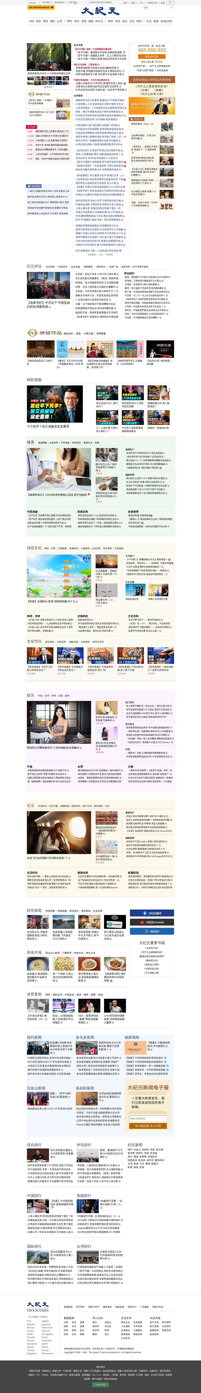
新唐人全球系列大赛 (158, 599)
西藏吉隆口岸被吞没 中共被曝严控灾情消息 (50, 1181)
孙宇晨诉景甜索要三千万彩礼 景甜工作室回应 (148, 709)
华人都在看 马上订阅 (148, 1125)
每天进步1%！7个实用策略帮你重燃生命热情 (147, 460)
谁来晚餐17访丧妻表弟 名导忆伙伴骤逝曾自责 (99, 781)
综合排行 (34, 1144)
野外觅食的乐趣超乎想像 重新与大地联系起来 (49, 884)
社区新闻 (135, 1144)
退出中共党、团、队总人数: (151, 46)
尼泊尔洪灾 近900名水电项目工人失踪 (95, 158)
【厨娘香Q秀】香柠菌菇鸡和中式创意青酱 (115, 977)
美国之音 (77, 1370)
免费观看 (101, 333)
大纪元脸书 (154, 913)
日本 (141, 1164)
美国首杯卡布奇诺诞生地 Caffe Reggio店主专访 (148, 856)
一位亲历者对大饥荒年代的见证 (91, 299)
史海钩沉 (73, 548)
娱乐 (124, 21)
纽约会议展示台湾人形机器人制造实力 (46, 197)
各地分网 (166, 21)
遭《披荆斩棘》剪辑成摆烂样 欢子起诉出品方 (49, 781)
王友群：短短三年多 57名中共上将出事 (95, 274)
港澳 (82, 1326)
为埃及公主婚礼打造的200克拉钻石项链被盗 (99, 194)
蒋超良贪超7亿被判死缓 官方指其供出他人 (50, 1228)
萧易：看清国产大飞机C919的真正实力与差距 (146, 277)
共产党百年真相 (140, 266)
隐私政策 (119, 1306)
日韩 (60, 695)
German (46, 1330)
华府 (152, 1149)
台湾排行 (84, 1246)
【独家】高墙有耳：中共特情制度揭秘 (145, 1070)
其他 (100, 994)
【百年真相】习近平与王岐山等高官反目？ (40, 668)
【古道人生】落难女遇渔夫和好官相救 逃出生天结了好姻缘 (144, 172)
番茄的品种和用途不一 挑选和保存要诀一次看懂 (106, 830)
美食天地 (34, 952)
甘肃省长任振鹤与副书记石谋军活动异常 (97, 86)
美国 (38, 21)
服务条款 (107, 1306)
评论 (76, 21)
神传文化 (125, 1322)
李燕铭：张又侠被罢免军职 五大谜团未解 (96, 282)
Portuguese (47, 1333)
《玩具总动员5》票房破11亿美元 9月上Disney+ (148, 742)
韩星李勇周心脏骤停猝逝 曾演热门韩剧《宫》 (99, 136)
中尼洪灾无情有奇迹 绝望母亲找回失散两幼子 (99, 115)
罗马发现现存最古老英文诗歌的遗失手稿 (97, 623)
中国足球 (69, 994)
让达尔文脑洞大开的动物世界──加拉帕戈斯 (98, 876)
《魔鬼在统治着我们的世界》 (152, 956)
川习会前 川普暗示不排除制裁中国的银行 (98, 1220)
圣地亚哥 (152, 1157)
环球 (54, 695)
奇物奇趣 (62, 910)
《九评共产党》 (139, 66)
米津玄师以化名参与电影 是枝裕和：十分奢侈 (150, 781)
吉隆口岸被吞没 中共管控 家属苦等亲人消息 (99, 83)
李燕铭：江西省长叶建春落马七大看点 (143, 281)
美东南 (153, 1153)
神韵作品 (46, 1370)
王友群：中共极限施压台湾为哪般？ (142, 317)
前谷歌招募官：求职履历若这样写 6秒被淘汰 (149, 876)
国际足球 (57, 994)
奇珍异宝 (74, 910)
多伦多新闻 (85, 1037)
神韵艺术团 (34, 1370)
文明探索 (62, 548)
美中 (130, 1157)
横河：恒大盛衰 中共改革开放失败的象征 (144, 288)
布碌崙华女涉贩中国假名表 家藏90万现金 (48, 208)
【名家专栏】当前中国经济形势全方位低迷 (145, 299)
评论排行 (129, 273)
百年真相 (49, 641)
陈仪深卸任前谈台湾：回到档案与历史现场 (99, 1108)
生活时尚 (42, 805)
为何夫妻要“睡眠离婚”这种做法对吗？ (144, 849)
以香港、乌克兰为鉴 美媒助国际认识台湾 (98, 1112)
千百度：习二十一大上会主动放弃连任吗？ (145, 295)
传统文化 (138, 119)
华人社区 (97, 1318)
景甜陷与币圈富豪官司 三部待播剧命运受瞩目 (53, 747)
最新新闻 (69, 1318)
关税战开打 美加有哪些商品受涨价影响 (97, 1224)
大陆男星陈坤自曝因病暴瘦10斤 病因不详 (47, 770)
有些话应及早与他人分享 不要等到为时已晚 (98, 200)
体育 (66, 1334)
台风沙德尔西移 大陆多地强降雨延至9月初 (98, 144)
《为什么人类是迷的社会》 (152, 86)
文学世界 (137, 1326)
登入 (170, 3)
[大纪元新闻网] (100, 11)
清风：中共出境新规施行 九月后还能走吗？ (145, 314)
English (45, 1321)
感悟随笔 (88, 266)
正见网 (139, 1374)
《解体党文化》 (151, 960)
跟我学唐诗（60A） (141, 124)
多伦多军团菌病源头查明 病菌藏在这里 (97, 1074)
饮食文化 (78, 952)
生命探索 (137, 1322)
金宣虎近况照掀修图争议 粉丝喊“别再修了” (148, 774)
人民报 (114, 1374)
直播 (97, 442)
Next (67, 57)
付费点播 (88, 333)
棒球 (86, 994)
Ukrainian (47, 1340)
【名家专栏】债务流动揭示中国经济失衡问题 (99, 190)
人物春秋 (85, 548)
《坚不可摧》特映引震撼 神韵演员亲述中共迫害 (101, 59)
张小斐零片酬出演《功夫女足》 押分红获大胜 (148, 706)
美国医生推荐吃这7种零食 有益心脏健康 (145, 823)
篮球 (79, 994)
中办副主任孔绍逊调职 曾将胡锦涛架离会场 (98, 129)
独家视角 (132, 1037)
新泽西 (131, 1153)
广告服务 (144, 1306)
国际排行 (34, 1246)
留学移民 (98, 805)
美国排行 (84, 1195)
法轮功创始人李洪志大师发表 (152, 80)
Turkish (30, 1350)
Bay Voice (96, 1374)
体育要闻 (34, 994)
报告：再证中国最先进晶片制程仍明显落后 (98, 111)
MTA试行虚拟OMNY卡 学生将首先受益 (48, 1062)
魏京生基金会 (110, 1378)
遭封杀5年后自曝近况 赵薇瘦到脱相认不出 (106, 746)
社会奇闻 (98, 910)
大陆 (31, 21)
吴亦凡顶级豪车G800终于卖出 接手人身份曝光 (148, 713)
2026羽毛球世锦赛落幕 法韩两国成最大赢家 (114, 1019)
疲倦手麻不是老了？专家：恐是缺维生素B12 (99, 523)
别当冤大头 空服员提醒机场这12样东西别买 (37, 935)
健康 (156, 21)
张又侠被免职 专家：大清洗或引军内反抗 (97, 250)
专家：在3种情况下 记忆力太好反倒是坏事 (146, 852)
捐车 (125, 2)
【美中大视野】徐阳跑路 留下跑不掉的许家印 (99, 162)
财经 (110, 21)
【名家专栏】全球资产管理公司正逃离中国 (98, 150)
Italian (30, 1333)
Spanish (31, 1324)
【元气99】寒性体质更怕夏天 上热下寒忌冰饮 (49, 519)
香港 (45, 21)
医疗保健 (154, 1326)
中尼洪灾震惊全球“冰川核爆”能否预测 (95, 119)
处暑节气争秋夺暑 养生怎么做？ (143, 631)
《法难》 (145, 90)
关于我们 (46, 2)
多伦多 (141, 1160)
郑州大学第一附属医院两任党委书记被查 (97, 140)
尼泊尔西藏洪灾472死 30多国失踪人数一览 (62, 1255)
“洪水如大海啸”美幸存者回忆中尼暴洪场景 (50, 1271)
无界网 (168, 1374)
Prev (30, 57)
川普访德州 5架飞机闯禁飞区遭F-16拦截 (96, 125)
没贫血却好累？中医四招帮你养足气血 (46, 523)
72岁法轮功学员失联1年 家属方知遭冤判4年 (98, 241)
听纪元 (99, 21)
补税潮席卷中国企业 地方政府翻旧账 (94, 308)
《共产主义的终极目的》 (160, 66)
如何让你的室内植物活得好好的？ (142, 845)
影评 (67, 695)
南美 (136, 1167)
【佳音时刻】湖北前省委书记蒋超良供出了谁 (99, 179)
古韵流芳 (61, 641)
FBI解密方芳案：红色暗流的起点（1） (97, 1216)
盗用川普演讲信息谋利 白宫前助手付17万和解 (99, 229)
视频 (90, 21)
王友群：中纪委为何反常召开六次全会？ (144, 306)
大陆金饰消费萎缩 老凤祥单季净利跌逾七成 (98, 133)
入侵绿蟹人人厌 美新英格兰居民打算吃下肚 (98, 104)
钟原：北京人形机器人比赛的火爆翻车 (95, 287)
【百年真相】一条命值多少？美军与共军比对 (160, 668)
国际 (52, 21)
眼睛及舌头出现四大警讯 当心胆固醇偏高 (145, 464)
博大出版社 (97, 1378)
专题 (83, 21)
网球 (47, 994)
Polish (45, 1346)
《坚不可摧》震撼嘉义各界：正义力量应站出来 (101, 55)
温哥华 (150, 1160)
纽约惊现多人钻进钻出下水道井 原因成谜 (48, 213)
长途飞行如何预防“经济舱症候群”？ (47, 858)
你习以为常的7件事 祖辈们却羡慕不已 (144, 482)
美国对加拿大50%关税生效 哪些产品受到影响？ (110, 1046)
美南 (146, 1153)
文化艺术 (126, 1318)
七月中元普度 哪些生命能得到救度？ (143, 567)
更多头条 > (49, 87)
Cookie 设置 (100, 1385)
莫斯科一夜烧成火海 (158, 428)
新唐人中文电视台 (92, 1370)
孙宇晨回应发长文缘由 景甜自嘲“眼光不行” (146, 717)
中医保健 (65, 442)
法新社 (31, 1374)
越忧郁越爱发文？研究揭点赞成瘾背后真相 (98, 526)
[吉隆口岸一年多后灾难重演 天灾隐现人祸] (49, 57)
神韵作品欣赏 (132, 599)
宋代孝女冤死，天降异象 (39, 631)
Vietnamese (47, 1353)
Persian (45, 1350)
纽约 (130, 1149)
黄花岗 (106, 1374)
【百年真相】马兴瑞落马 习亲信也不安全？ (70, 668)
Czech (45, 1343)
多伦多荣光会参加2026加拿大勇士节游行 (98, 1058)
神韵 (138, 21)
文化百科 (96, 548)
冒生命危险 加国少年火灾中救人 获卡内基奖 (88, 935)
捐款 (133, 2)
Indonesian (47, 1327)
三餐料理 (67, 952)
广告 (141, 2)
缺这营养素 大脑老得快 (139, 515)
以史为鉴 (75, 266)
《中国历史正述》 (151, 968)
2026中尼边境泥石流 (99, 80)
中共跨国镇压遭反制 (102, 49)
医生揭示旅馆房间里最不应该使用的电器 (145, 827)
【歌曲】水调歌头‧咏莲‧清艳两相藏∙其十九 (51, 601)
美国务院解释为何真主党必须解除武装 (96, 68)
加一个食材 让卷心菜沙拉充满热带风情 (63, 977)
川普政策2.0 (94, 64)
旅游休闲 (76, 805)
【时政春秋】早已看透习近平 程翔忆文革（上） (101, 175)
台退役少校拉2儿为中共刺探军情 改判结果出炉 (111, 1255)
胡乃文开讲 (98, 641)
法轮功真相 (162, 70)
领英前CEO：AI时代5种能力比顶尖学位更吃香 (150, 887)
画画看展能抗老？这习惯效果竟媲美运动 (145, 493)
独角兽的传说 (84, 620)
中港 (40, 695)
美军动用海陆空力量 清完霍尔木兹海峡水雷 (99, 74)
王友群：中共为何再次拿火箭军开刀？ (95, 291)
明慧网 (131, 1374)
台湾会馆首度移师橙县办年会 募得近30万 (110, 1097)
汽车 (107, 805)
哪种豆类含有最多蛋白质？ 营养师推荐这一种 (49, 880)
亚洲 (141, 1167)
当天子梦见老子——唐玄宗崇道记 (144, 620)
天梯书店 (143, 1370)
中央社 (45, 1374)
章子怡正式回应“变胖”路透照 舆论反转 (46, 774)
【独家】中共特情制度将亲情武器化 (144, 1058)
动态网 (87, 1378)
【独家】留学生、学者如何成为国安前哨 (146, 1074)
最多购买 (68, 333)
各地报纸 (68, 1306)
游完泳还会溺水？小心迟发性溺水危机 (96, 515)
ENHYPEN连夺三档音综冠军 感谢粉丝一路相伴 (150, 778)
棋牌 (93, 994)
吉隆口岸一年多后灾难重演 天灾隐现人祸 (49, 73)
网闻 (82, 1334)
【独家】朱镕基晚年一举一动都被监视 (145, 1066)
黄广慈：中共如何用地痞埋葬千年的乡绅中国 (146, 292)
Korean (30, 1327)
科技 (117, 21)
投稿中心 (132, 1306)
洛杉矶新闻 (85, 1087)
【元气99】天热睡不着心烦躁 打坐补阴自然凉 (49, 515)
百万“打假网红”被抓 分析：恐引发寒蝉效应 (98, 219)
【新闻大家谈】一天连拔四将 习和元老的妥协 (99, 165)
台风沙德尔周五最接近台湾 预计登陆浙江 (98, 1283)
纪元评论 (34, 266)
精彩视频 (34, 379)
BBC (38, 1374)
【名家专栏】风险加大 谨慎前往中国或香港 (100, 1177)
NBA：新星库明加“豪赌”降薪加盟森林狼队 (88, 1019)
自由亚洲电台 (109, 1370)
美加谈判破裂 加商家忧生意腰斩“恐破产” (98, 1062)
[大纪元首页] (38, 1310)
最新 (78, 333)
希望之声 (56, 1370)
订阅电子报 (152, 2)
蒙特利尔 (159, 1160)
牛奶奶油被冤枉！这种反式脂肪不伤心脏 (147, 526)
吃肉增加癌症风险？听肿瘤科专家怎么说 (97, 519)
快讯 (33, 126)
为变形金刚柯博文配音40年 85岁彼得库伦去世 (148, 756)
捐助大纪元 (157, 1306)
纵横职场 (64, 805)
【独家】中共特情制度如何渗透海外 (144, 1062)
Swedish (31, 1337)
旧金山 (137, 1149)
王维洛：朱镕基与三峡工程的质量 (141, 284)
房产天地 (87, 805)
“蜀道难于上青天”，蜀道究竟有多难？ (96, 627)
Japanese (46, 1324)
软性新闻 (34, 910)
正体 (70, 2)
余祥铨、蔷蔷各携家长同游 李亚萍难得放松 (98, 778)
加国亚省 (132, 1160)
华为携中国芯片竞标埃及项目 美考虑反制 (49, 1279)
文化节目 (34, 641)
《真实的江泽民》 (151, 964)
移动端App (60, 2)
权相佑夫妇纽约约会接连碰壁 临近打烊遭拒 (146, 735)
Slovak (30, 1346)
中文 (29, 1321)
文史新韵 (85, 641)
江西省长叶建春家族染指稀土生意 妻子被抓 (50, 1224)
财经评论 (101, 266)
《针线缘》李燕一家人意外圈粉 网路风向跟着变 (149, 738)
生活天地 (155, 1318)
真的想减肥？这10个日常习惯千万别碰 (144, 489)
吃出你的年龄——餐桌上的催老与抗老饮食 (48, 876)
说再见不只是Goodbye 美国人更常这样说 (145, 841)
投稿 (163, 2)
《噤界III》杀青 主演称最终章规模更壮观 (145, 753)
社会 (74, 1334)
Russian (31, 1340)
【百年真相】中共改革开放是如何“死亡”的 (100, 668)
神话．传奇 (49, 548)
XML (101, 255)
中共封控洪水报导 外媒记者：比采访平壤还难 (100, 89)
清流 (146, 1374)
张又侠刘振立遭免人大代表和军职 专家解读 (61, 1153)
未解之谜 (73, 641)
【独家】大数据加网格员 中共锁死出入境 (158, 1046)
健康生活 (87, 442)
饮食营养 (53, 442)
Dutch (45, 1337)
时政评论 (63, 266)
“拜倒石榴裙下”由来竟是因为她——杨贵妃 (146, 570)
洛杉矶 (145, 1149)
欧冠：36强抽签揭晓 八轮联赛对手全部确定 (63, 1019)
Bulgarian (32, 1353)
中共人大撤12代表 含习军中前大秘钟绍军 (49, 1177)
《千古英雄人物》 (151, 972)
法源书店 (153, 1370)
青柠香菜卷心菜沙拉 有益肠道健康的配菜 (88, 977)
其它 (107, 1334)
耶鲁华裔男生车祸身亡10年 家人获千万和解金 (99, 237)
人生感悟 (125, 1326)
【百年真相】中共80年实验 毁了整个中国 (130, 668)
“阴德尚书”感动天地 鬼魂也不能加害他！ (145, 574)
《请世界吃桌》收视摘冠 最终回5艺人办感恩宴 (148, 731)
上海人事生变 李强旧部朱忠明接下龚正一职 (98, 208)
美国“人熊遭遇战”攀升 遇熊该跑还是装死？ (98, 154)
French (30, 1330)
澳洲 (147, 1164)
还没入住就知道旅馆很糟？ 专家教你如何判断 (148, 820)
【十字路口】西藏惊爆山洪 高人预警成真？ (146, 559)
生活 (149, 21)
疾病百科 (76, 442)
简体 (75, 2)
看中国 (123, 1374)
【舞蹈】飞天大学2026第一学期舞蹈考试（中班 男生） (70, 364)
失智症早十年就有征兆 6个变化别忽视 (144, 453)
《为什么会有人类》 (152, 93)
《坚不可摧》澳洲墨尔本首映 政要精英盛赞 (99, 52)
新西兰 (154, 1164)
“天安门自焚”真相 (144, 70)
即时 (69, 21)
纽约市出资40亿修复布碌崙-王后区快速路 (49, 1074)
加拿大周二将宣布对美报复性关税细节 (97, 1066)
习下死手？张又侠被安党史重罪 (48, 426)
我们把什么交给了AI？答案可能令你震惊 (145, 478)
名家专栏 (125, 266)
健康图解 (42, 442)
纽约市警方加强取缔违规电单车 (44, 1070)
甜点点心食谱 (52, 952)
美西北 (139, 1153)
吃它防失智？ (134, 523)
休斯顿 (143, 1157)
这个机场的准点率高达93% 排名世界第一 (97, 880)
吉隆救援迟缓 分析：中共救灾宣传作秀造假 (50, 1220)
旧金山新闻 (36, 1087)
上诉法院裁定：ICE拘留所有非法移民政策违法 (100, 108)
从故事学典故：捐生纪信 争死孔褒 (94, 631)
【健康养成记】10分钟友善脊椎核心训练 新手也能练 (57, 494)
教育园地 (125, 1334)
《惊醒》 (159, 90)
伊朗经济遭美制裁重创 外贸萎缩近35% (96, 225)
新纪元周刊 (165, 1370)
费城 (136, 1157)
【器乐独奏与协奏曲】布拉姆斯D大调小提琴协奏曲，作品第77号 (100, 364)
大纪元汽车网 (157, 1374)
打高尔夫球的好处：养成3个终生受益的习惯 (149, 880)
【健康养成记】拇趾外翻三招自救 (142, 468)
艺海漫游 (119, 548)
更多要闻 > (92, 255)
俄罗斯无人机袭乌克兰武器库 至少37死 (96, 183)
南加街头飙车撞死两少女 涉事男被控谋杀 (97, 169)
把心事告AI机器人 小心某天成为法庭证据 (114, 935)
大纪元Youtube (155, 922)
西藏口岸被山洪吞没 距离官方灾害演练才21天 (99, 233)
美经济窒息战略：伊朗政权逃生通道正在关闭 (146, 303)
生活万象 (53, 805)
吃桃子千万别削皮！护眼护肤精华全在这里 (146, 486)
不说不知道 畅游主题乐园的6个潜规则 (96, 884)
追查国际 (86, 1374)
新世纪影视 (74, 1374)
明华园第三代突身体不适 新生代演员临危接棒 (99, 774)
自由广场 (113, 266)
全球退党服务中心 (59, 1374)
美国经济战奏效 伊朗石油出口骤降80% (48, 1275)
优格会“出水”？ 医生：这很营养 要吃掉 (46, 887)
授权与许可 (93, 1306)
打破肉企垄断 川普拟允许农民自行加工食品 (98, 204)
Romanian (32, 1343)
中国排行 (34, 1195)
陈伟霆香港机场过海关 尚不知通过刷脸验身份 (148, 727)
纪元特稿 (50, 266)
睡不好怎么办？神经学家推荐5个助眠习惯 (106, 467)
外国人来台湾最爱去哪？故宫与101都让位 (146, 816)
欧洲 (130, 1167)
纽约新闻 (35, 186)
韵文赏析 (107, 548)
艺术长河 (125, 1338)
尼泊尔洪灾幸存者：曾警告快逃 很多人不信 (50, 1267)
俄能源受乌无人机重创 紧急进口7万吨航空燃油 (100, 100)
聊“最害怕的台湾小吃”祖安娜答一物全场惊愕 (99, 770)
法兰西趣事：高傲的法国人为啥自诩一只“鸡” (106, 574)
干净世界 (67, 1370)
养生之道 (90, 952)
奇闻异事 (50, 910)
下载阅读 (109, 255)
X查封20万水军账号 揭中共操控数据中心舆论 (99, 245)
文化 (131, 21)
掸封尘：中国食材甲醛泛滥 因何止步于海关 (145, 310)
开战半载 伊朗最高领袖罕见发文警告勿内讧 (99, 71)
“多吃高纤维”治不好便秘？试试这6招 (143, 457)
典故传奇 (137, 1334)
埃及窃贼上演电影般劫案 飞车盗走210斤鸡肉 (63, 935)
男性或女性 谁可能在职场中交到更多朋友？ (149, 884)
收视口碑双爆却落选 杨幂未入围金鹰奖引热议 (49, 778)
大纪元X (154, 931)
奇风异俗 (86, 910)
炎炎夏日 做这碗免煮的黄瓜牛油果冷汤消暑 (37, 977)
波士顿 (159, 1149)
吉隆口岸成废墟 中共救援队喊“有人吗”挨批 (98, 212)
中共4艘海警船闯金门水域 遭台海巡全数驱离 (99, 216)
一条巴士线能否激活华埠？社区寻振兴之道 (48, 191)
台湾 (59, 21)
